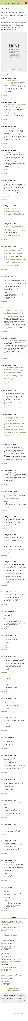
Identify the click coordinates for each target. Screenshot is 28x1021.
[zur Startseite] (10, 3)
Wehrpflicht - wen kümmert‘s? (13, 211)
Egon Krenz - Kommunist (7, 954)
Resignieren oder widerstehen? (14, 310)
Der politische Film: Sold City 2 (13, 235)
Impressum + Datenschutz (20, 1013)
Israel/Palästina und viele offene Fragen (16, 340)
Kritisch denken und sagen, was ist (15, 214)
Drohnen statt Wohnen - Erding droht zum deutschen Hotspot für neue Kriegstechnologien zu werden (14, 84)
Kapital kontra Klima (11, 208)
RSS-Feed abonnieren (14, 990)
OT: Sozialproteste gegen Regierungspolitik (12, 922)
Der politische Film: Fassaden (13, 134)
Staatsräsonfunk (5, 983)
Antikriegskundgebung (7, 929)
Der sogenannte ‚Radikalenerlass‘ (14, 234)
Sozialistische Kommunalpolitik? (14, 128)
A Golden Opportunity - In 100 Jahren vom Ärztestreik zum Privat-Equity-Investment (14, 372)
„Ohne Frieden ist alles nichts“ (9, 935)
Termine (8, 92)
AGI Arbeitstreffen (6, 948)
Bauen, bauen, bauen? (11, 80)
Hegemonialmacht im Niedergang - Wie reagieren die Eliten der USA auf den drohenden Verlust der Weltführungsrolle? (15, 313)
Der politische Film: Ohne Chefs (14, 107)
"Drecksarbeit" (9, 210)
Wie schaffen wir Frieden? (8, 942)
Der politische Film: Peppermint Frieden (16, 230)
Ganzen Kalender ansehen (14, 988)
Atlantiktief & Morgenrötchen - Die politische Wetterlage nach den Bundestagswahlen (13, 250)
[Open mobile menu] (26, 3)
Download (4, 95)
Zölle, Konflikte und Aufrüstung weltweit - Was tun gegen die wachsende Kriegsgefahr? (15, 228)
